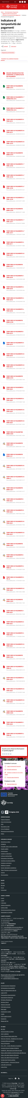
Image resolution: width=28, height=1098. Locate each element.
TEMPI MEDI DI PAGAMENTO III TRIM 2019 (15, 355)
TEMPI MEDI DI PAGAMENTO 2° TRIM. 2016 (15, 176)
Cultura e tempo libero (6, 856)
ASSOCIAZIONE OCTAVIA (7, 1031)
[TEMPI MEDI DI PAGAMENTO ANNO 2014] (4, 86)
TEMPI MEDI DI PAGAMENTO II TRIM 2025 (15, 678)
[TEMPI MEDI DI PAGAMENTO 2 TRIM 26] (4, 734)
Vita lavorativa (4, 875)
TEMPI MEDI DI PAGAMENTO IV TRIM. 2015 (15, 142)
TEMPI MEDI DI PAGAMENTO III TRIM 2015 (15, 131)
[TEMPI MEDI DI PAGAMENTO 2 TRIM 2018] (4, 287)
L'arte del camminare (6, 1065)
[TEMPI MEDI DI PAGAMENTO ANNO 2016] (4, 209)
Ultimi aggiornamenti (6, 1016)
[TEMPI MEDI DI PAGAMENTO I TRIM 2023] (4, 555)
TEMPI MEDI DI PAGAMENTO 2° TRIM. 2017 (15, 232)
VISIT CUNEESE (5, 1034)
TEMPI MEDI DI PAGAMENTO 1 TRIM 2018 (15, 276)
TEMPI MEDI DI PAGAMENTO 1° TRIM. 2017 (15, 221)
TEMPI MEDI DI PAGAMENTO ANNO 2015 (14, 154)
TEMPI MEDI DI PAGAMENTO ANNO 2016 (14, 209)
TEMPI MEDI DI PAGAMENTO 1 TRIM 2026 (15, 723)
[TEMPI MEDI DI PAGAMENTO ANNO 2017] (4, 265)
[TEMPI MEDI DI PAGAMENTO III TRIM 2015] (4, 131)
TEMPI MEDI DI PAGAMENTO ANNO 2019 (14, 377)
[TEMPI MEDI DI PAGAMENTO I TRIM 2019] (4, 332)
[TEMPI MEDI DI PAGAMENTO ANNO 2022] (4, 544)
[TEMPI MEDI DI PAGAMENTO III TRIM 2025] (4, 689)
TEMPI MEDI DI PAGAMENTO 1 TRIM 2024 (15, 611)
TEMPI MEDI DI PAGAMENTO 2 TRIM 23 (15, 567)
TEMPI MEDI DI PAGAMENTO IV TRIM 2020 (15, 422)
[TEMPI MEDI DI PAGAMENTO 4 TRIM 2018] (4, 309)
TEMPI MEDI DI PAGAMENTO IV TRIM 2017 (15, 254)
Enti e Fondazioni (5, 829)
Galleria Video (4, 908)
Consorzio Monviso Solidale (7, 1041)
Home (2, 12)
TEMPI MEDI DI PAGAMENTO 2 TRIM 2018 (15, 288)
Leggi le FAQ (4, 993)
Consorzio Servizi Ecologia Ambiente (10, 1048)
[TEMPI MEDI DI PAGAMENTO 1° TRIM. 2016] (4, 164)
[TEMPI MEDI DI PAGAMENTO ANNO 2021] (4, 443)
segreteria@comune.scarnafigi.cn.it (13, 929)
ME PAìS (3, 1029)
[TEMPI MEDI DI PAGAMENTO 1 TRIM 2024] (4, 611)
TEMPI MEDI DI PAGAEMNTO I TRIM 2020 (15, 388)
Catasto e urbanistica (6, 854)
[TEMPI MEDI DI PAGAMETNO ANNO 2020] (4, 432)
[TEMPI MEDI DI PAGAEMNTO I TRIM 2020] (4, 387)
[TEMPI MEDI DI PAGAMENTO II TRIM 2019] (4, 343)
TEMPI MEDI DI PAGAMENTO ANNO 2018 (14, 321)
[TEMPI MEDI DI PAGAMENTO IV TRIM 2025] (4, 700)
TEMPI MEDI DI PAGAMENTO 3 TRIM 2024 (15, 634)
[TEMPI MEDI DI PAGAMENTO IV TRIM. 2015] (4, 142)
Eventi (2, 898)
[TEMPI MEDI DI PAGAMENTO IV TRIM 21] (4, 477)
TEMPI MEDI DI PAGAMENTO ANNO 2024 (14, 656)
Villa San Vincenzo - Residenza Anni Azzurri (11, 1039)
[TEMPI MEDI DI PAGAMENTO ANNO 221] (4, 454)
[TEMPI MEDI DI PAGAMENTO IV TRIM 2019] (4, 365)
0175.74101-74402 (8, 920)
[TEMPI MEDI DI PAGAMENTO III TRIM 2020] (4, 410)
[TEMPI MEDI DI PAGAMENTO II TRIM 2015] (4, 119)
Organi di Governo (5, 819)
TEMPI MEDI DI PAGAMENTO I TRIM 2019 (15, 332)
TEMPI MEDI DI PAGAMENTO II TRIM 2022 (15, 511)
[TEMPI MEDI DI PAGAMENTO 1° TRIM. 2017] (4, 220)
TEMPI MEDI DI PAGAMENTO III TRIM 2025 (15, 690)
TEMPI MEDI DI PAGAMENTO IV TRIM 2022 (15, 533)
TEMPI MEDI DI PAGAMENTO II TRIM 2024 (15, 623)
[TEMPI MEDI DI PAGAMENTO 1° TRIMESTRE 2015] (4, 97)
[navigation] (3, 6)
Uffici (2, 824)
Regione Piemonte (5, 1)
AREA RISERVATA (14, 1096)
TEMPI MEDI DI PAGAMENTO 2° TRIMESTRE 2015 (15, 109)
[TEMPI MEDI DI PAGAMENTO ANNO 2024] (4, 655)
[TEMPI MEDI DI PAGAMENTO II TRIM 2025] (4, 678)
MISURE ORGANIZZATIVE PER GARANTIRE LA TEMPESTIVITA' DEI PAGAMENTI (15, 74)
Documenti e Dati (5, 827)
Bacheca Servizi (5, 1002)
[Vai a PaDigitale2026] (10, 812)
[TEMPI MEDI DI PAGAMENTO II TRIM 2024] (4, 622)
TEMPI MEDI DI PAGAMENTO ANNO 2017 (14, 265)
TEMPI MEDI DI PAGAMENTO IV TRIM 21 (15, 477)
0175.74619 (6, 922)
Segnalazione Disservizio (7, 997)
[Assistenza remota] (15, 1088)
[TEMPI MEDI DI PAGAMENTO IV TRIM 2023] (4, 588)
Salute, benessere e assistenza (8, 868)
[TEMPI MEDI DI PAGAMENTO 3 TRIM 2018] (4, 298)
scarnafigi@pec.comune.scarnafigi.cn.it (13, 927)
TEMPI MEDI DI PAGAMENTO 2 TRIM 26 (15, 734)
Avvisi (2, 888)
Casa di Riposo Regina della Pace (9, 1036)
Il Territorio (3, 903)
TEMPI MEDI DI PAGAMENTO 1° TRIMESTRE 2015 (15, 98)
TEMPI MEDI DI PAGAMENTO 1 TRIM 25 (15, 667)
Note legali (3, 1009)
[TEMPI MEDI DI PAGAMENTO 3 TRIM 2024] (4, 633)
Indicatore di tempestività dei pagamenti (11, 15)
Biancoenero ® (15, 1092)
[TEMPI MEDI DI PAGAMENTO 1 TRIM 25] (4, 667)
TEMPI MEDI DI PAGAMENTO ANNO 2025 (14, 712)
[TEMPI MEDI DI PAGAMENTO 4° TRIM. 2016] (4, 198)
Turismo (3, 872)
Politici (2, 834)
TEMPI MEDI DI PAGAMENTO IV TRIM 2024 (15, 645)
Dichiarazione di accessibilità (8, 988)
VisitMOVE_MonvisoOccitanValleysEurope (11, 1050)
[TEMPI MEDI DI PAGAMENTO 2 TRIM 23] (4, 566)
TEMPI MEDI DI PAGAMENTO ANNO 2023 (14, 600)
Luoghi (2, 900)
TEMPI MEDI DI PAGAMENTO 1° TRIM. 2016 (15, 165)
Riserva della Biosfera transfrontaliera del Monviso (13, 1053)
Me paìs (3, 885)
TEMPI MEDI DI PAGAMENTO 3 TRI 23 (15, 578)
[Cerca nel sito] (24, 6)
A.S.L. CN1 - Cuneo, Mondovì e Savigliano (11, 1046)
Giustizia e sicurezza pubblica (8, 861)
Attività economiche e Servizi (8, 910)
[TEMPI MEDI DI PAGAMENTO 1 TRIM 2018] (4, 276)
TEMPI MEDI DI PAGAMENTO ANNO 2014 (14, 87)
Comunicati (3, 890)
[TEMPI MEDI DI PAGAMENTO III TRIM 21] (4, 466)
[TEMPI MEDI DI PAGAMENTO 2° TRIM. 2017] (4, 231)
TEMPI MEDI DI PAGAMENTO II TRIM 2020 (15, 399)
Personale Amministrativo (7, 831)
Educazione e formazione (7, 858)
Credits (2, 1014)
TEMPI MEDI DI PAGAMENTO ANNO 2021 (14, 444)
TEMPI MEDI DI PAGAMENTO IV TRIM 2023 (15, 589)
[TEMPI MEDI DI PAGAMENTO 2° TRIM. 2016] (4, 175)
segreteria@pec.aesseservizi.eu (11, 978)
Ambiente (3, 844)
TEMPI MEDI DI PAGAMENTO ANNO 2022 (14, 544)
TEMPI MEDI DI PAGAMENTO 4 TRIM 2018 (15, 310)
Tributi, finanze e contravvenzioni (9, 870)
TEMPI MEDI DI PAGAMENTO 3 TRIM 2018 (15, 299)
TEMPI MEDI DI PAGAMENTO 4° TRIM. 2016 (15, 198)
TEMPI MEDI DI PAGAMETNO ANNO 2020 (14, 433)
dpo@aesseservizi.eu (9, 977)
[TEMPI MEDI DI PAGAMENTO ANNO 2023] (4, 600)
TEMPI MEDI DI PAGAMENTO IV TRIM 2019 (15, 366)
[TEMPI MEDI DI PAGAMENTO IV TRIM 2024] (4, 644)
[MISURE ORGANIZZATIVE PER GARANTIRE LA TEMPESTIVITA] (4, 73)
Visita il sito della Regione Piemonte (10, 1055)
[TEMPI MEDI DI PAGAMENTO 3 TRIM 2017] (4, 242)
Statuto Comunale (5, 1004)
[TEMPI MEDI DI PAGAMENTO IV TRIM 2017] (4, 253)
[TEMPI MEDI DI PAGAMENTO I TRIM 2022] (4, 499)
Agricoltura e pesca (5, 842)
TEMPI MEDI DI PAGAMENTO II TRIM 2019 (15, 343)
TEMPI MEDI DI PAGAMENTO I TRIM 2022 (15, 500)
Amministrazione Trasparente (11, 12)
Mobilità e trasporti (5, 865)
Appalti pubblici (4, 849)
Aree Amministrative (6, 822)
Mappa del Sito (4, 1021)
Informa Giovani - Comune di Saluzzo (10, 1062)
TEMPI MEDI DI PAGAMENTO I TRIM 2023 (15, 556)
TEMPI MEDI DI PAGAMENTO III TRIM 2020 (15, 410)
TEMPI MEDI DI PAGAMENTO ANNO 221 (14, 455)
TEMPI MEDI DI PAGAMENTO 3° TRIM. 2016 (15, 187)
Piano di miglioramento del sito (8, 990)
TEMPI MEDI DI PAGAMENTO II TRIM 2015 (15, 120)
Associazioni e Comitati (6, 912)
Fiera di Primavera (5, 1043)
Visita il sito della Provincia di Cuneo (10, 1057)
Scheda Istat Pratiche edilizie (8, 1060)
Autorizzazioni (4, 851)
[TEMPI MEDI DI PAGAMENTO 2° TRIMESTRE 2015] (4, 108)
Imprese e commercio (6, 863)
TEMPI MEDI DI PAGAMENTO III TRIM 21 (15, 466)
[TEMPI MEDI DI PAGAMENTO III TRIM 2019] (4, 354)
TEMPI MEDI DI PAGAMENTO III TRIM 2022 (15, 522)
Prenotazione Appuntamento (8, 995)
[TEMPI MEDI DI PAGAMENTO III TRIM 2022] (4, 521)
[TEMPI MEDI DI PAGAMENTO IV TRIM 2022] (4, 533)
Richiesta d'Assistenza (6, 1000)
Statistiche (3, 1019)
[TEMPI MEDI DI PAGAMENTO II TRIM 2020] (4, 399)
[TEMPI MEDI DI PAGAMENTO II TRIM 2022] (4, 510)
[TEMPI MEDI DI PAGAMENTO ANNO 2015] (4, 153)
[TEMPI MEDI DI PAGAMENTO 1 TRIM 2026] (4, 722)
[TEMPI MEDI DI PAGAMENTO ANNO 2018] (4, 320)
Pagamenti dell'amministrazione (9, 13)
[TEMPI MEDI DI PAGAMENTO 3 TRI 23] (4, 577)
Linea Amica (4, 1067)
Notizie (2, 883)
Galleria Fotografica (5, 905)
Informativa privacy (5, 1007)
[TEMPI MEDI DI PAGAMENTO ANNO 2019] (4, 376)
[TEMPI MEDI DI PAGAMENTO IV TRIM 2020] (4, 421)
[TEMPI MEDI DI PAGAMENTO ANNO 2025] (4, 711)
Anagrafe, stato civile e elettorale (9, 846)
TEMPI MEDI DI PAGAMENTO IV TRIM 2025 (15, 701)
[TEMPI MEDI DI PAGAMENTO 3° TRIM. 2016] (4, 186)
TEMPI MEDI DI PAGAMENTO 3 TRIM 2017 (15, 243)
